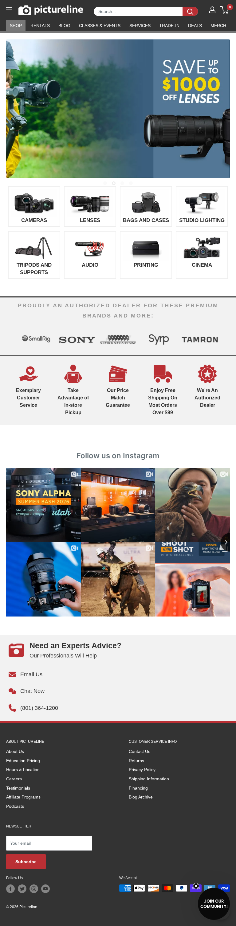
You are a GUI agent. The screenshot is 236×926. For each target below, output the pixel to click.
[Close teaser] (196, 886)
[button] (214, 904)
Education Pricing (23, 760)
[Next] (221, 339)
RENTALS (40, 25)
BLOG (64, 25)
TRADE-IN (169, 25)
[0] (225, 10)
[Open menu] (9, 9)
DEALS (195, 25)
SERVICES (140, 25)
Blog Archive (141, 797)
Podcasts (15, 806)
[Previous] (14, 339)
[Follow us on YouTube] (45, 888)
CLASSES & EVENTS (99, 25)
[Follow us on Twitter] (22, 888)
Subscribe (26, 861)
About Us (15, 751)
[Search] (190, 11)
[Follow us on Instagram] (34, 888)
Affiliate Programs (23, 797)
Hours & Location (23, 769)
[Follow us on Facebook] (10, 888)
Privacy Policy (142, 769)
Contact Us (139, 751)
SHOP (16, 25)
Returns (136, 760)
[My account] (212, 9)
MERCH (218, 25)
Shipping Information (149, 778)
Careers (14, 778)
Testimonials (18, 788)
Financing (138, 788)
